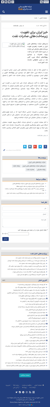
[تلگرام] (23, 392)
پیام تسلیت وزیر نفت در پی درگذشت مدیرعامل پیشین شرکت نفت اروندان (26, 260)
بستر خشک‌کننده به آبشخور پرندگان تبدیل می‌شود (32, 335)
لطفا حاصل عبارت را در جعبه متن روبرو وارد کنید (33, 230)
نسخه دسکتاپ (25, 375)
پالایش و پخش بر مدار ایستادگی (37, 349)
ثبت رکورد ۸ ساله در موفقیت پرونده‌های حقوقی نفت (31, 296)
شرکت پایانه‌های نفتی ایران (37, 162)
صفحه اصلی (43, 18)
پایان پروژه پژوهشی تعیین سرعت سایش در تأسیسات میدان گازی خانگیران (26, 293)
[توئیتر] (16, 392)
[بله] (19, 392)
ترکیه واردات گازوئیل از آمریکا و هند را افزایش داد (32, 301)
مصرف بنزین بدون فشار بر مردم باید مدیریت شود (32, 357)
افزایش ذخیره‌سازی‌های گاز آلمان (36, 318)
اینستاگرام (12, 1)
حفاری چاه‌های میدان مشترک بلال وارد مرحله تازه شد (31, 307)
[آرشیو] (33, 392)
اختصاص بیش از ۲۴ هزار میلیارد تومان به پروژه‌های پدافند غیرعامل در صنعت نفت (24, 189)
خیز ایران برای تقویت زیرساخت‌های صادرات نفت (30, 34)
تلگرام (9, 1)
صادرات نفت (30, 169)
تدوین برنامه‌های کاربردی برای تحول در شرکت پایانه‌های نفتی (28, 183)
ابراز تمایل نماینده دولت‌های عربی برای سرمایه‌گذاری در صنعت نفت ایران (25, 193)
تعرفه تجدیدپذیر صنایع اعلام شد (37, 312)
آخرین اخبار (42, 280)
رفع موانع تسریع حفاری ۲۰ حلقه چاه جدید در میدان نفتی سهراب (29, 272)
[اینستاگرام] (26, 392)
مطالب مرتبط (41, 179)
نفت (35, 18)
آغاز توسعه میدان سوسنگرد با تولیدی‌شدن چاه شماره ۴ (31, 284)
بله (6, 1)
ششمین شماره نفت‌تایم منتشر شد (36, 332)
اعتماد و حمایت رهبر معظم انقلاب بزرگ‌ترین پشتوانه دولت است (28, 354)
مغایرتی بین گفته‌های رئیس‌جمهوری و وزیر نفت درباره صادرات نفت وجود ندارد (25, 363)
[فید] (30, 392)
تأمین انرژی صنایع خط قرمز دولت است (35, 304)
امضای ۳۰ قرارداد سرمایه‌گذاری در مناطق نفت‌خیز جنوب (31, 274)
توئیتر (2, 1)
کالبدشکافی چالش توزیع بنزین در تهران (35, 340)
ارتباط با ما (33, 387)
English (46, 2)
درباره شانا (16, 385)
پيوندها (24, 387)
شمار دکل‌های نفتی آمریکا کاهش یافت (35, 310)
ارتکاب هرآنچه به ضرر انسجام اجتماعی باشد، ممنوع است (30, 360)
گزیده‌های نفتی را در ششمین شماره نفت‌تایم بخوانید (32, 324)
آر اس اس (16, 387)
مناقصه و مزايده (26, 385)
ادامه (3, 280)
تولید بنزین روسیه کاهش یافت (37, 337)
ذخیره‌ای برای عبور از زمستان (37, 329)
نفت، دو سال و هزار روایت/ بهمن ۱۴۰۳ (35, 351)
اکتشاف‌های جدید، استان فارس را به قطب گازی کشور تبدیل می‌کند (28, 343)
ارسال (5, 239)
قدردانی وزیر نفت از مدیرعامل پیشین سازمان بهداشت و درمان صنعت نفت (26, 269)
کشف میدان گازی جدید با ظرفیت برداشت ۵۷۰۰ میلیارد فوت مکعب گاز (27, 266)
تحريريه (8, 385)
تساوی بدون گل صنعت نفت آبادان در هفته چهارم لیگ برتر (30, 287)
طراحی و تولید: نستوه (24, 405)
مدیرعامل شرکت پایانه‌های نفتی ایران (34, 166)
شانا (25, 8)
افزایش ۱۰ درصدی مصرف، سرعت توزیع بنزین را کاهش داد (30, 321)
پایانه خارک (16, 166)
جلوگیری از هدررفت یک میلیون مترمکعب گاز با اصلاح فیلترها (29, 290)
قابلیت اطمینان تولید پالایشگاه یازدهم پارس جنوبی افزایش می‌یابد (28, 326)
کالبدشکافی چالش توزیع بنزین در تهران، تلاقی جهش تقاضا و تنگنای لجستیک (25, 365)
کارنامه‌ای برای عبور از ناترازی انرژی (36, 315)
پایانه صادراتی (41, 169)
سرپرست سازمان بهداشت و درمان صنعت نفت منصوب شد (30, 258)
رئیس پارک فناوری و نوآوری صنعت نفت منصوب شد (32, 263)
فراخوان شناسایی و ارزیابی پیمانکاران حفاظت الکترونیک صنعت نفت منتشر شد (25, 346)
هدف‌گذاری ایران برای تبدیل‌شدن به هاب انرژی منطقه (30, 186)
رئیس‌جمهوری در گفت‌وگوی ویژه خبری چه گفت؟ (32, 298)
